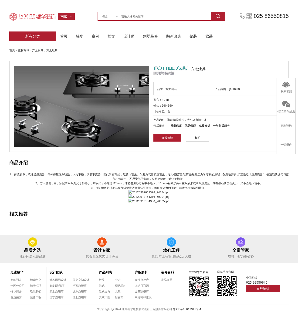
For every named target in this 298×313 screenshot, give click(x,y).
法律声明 (35, 297)
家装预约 (286, 125)
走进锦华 (17, 272)
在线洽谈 (167, 137)
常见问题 (166, 280)
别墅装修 (150, 36)
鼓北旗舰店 (57, 291)
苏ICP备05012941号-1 (187, 309)
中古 (118, 280)
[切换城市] (71, 16)
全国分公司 (17, 285)
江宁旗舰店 (57, 297)
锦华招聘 (35, 285)
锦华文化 (35, 280)
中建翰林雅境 (143, 297)
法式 (102, 285)
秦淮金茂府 (142, 280)
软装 (209, 36)
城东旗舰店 (80, 291)
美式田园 (104, 297)
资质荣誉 (16, 297)
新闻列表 (16, 280)
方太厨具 (37, 50)
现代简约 (120, 285)
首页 (64, 36)
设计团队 (56, 272)
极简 (102, 280)
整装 (193, 36)
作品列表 (105, 272)
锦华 (79, 36)
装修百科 (167, 272)
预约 (197, 137)
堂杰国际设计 (58, 280)
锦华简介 (16, 291)
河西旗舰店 (80, 285)
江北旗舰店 (80, 297)
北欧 (118, 291)
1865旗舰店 (57, 285)
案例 (95, 36)
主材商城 (23, 50)
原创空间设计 (81, 280)
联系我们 (35, 291)
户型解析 (141, 272)
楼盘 (111, 36)
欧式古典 (104, 291)
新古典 (119, 297)
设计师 (129, 36)
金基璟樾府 (142, 291)
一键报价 (286, 144)
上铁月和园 (142, 285)
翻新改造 (173, 36)
